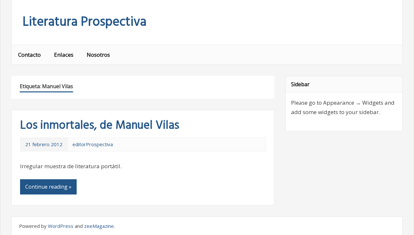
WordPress (60, 226)
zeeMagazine (99, 226)
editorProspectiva (92, 144)
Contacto (29, 54)
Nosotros (98, 54)
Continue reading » (48, 186)
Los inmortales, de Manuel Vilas (99, 125)
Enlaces (63, 54)
